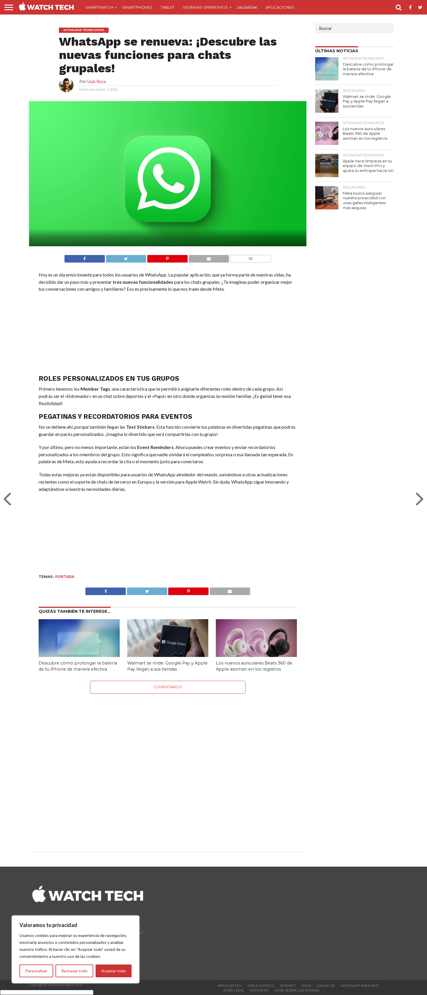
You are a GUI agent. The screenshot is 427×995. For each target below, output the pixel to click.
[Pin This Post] (188, 589)
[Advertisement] (167, 335)
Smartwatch (99, 7)
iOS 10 (306, 986)
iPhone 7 (288, 986)
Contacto (259, 990)
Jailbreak (247, 7)
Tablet (168, 7)
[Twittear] (126, 257)
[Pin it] (167, 257)
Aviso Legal (233, 990)
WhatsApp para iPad (359, 986)
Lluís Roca (96, 81)
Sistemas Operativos (205, 7)
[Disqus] (168, 766)
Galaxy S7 (326, 986)
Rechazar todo (74, 970)
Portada (64, 576)
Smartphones (137, 7)
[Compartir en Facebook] (84, 257)
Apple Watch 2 (260, 986)
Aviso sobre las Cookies (296, 990)
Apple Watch (229, 986)
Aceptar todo (113, 970)
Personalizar (36, 970)
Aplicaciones (279, 7)
